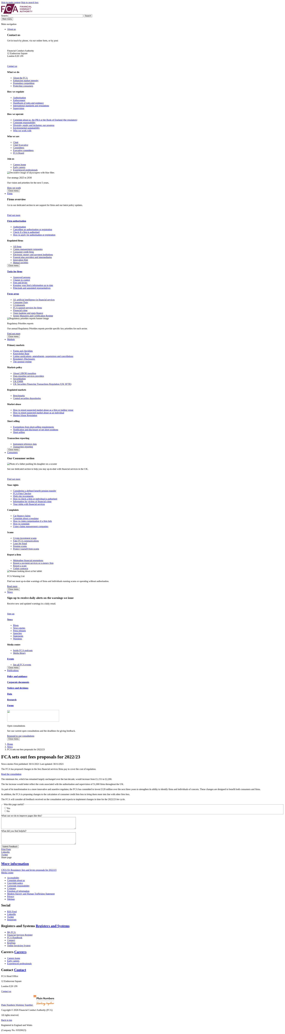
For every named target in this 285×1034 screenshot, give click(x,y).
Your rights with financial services (29, 504)
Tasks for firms (14, 271)
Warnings (17, 638)
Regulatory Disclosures (24, 359)
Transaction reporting (23, 446)
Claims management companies (28, 249)
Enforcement (19, 100)
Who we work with (22, 130)
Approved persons (21, 277)
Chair (15, 142)
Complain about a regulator (26, 518)
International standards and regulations (31, 105)
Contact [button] (20, 970)
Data (9, 694)
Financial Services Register (20, 935)
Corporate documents (18, 682)
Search (4, 15)
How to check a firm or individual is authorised (35, 499)
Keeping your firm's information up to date (33, 285)
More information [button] (15, 864)
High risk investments (23, 496)
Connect (11, 940)
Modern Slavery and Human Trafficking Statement (31, 894)
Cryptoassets (19, 305)
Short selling (19, 432)
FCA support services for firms (27, 307)
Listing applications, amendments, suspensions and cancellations (43, 356)
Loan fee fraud (20, 543)
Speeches (17, 633)
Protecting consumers (23, 86)
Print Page (6, 849)
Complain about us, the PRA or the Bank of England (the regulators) (45, 120)
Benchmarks (19, 395)
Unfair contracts (20, 568)
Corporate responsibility (24, 122)
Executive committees (23, 150)
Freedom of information (18, 891)
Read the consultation (11, 774)
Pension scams (20, 546)
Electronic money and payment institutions (33, 254)
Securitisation (19, 378)
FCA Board (18, 153)
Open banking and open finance (28, 313)
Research (11, 699)
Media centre (7, 872)
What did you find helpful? (13, 831)
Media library (19, 653)
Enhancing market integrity (25, 80)
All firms (17, 246)
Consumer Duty (20, 302)
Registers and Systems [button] (52, 926)
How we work (14, 187)
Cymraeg (11, 888)
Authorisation (19, 97)
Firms (9, 193)
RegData (11, 943)
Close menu (13, 191)
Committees (18, 147)
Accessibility (13, 877)
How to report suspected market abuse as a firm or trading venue (43, 410)
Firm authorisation (16, 221)
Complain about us (16, 880)
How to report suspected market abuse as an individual (38, 412)
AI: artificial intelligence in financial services (34, 299)
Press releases (19, 630)
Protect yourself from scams (26, 549)
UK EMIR (18, 381)
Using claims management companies (30, 526)
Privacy (10, 896)
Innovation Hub (20, 260)
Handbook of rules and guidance (28, 103)
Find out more (13, 215)
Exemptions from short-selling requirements (33, 427)
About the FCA (20, 78)
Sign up (10, 613)
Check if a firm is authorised (26, 232)
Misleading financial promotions (28, 560)
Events (10, 659)
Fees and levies (20, 282)
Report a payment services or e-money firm (33, 563)
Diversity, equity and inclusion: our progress (33, 125)
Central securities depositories (27, 398)
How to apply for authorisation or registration (34, 235)
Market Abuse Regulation (25, 415)
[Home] (16, 13)
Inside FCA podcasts (23, 650)
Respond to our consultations (20, 736)
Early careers (19, 167)
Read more (12, 586)
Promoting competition (23, 83)
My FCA (11, 932)
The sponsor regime (22, 361)
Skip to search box (29, 2)
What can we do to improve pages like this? (21, 815)
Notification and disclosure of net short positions (35, 429)
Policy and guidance (17, 676)
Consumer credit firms (23, 252)
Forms (10, 705)
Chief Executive (20, 145)
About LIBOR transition (24, 373)
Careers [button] (20, 952)
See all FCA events (22, 664)
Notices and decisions (17, 688)
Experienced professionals (25, 170)
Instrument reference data (25, 444)
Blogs (16, 625)
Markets (11, 339)
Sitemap (11, 899)
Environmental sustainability (26, 128)
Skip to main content (10, 2)
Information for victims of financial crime (32, 501)
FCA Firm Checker (22, 493)
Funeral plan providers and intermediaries (32, 257)
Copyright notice (15, 883)
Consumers (12, 452)
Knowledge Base (21, 353)
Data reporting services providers (28, 376)
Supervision (18, 108)
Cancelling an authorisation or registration (32, 229)
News (10, 592)
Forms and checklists (23, 351)
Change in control (21, 280)
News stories (19, 628)
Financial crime (20, 310)
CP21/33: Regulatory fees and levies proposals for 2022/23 (28, 870)
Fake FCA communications (26, 541)
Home (10, 744)
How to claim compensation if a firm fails (32, 521)
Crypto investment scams (25, 538)
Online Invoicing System (18, 945)
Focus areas (13, 294)
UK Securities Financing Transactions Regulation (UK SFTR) (42, 384)
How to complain (21, 523)
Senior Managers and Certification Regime (33, 315)
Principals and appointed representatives (31, 288)
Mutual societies (20, 262)
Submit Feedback (10, 846)
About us (11, 29)
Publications (13, 670)
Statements (18, 636)
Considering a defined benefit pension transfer (34, 491)
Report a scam (19, 566)
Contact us (12, 66)
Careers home (19, 164)
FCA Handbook (14, 937)
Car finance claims (21, 515)
